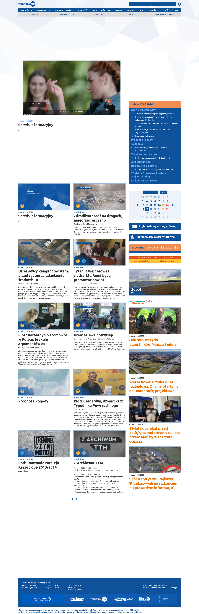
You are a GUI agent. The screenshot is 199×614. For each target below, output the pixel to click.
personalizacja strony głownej (156, 236)
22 (163, 209)
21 (159, 209)
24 (142, 213)
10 (142, 205)
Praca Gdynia (35, 14)
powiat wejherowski (84, 243)
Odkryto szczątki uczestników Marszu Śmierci (153, 342)
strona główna (26, 10)
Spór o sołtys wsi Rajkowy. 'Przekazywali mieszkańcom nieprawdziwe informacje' (153, 483)
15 (163, 205)
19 (150, 209)
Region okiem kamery (144, 165)
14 (159, 205)
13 (155, 205)
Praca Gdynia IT (99, 14)
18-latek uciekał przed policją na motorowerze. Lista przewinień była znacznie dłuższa (154, 434)
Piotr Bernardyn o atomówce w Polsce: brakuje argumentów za (42, 339)
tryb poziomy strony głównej (157, 226)
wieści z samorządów (63, 10)
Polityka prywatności (75, 590)
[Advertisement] (99, 37)
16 (167, 205)
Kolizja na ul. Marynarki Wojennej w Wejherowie (152, 170)
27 (142, 197)
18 (146, 209)
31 (159, 197)
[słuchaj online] (168, 261)
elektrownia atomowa (101, 10)
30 (155, 197)
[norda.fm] (142, 261)
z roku (174, 247)
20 (155, 209)
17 (142, 209)
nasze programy (43, 10)
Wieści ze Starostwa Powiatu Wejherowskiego (148, 175)
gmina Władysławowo (85, 307)
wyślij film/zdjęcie (171, 10)
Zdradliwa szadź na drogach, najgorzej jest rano (98, 218)
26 (150, 213)
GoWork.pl (71, 588)
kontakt (153, 10)
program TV (82, 10)
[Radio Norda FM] (144, 599)
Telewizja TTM (163, 588)
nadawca (118, 10)
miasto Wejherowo (84, 187)
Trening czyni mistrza (144, 154)
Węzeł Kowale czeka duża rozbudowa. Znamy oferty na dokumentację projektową (154, 386)
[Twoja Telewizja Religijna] (162, 599)
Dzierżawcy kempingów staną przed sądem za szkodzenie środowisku (43, 275)
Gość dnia (137, 143)
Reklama (132, 14)
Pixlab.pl (173, 588)
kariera (141, 10)
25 (146, 213)
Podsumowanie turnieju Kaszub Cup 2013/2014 (38, 465)
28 (146, 197)
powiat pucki (26, 243)
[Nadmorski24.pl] (123, 599)
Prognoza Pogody (33, 401)
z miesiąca (163, 247)
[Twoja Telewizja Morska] (46, 4)
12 (150, 205)
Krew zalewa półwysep (93, 335)
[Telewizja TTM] (98, 599)
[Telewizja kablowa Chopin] (77, 599)
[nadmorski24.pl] (155, 302)
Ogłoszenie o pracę (74, 585)
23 (167, 209)
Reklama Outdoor (67, 14)
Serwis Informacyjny (35, 216)
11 (146, 205)
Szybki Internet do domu (164, 14)
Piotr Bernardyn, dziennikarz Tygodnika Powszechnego (98, 403)
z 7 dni (151, 247)
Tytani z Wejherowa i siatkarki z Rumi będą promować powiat (92, 275)
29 (150, 197)
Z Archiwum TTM (88, 463)
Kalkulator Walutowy (144, 180)
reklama (130, 10)
